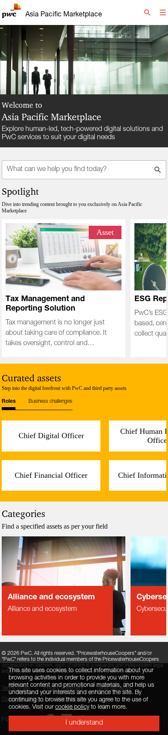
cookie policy (72, 707)
